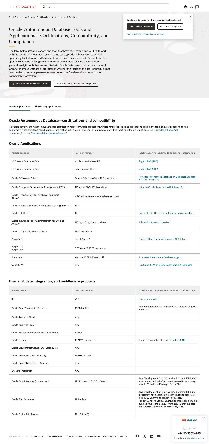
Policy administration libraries (154, 222)
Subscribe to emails (92, 436)
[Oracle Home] (26, 7)
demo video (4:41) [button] (175, 339)
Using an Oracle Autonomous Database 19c (161, 187)
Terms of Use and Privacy (35, 436)
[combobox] (104, 6)
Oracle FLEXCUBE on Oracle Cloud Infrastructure (164, 212)
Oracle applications (19, 106)
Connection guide (148, 298)
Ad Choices (69, 436)
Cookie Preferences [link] (55, 436)
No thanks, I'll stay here (170, 26)
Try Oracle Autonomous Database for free (30, 83)
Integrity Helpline (109, 436)
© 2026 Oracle (14, 436)
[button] (12, 7)
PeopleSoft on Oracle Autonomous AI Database (163, 238)
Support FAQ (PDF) (148, 161)
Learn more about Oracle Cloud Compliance (76, 83)
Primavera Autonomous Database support (160, 257)
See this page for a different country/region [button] (145, 34)
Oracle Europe (15, 17)
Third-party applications (48, 106)
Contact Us (123, 436)
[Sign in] (191, 7)
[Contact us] (197, 7)
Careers (79, 436)
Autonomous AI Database (66, 17)
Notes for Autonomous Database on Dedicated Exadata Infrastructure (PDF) (167, 178)
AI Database (30, 17)
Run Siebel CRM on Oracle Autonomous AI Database (165, 264)
